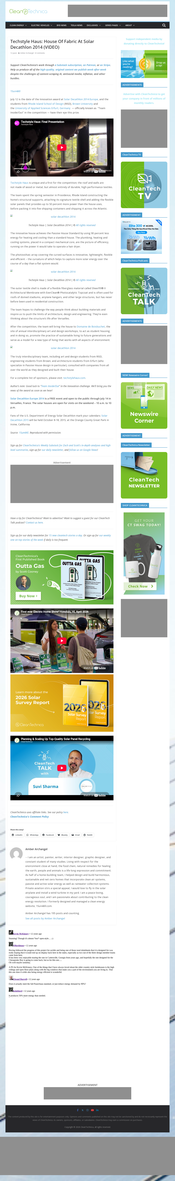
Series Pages (111, 25)
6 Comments (40, 53)
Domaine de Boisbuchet (91, 326)
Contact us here (34, 522)
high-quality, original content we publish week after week (73, 69)
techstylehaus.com (74, 377)
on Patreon (89, 65)
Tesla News (76, 25)
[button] (25, 25)
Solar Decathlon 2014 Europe (81, 99)
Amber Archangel (27, 53)
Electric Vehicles (40, 25)
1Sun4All (15, 91)
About (128, 25)
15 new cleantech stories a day (65, 535)
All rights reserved (85, 225)
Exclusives (92, 25)
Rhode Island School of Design (46, 103)
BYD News (61, 25)
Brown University (82, 103)
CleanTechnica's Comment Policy (29, 816)
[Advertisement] (117, 11)
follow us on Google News (83, 449)
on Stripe (105, 65)
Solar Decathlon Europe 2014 (27, 398)
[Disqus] (62, 963)
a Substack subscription (68, 65)
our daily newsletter (52, 449)
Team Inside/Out (50, 386)
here (65, 812)
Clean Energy (17, 25)
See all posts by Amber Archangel (45, 918)
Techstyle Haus (19, 182)
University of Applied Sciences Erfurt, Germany (42, 108)
